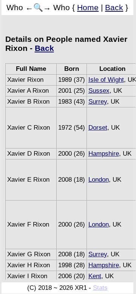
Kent (94, 276)
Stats (100, 287)
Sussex (99, 90)
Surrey (97, 101)
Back (114, 7)
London (98, 179)
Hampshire (103, 153)
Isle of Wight (106, 79)
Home (88, 7)
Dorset (97, 127)
